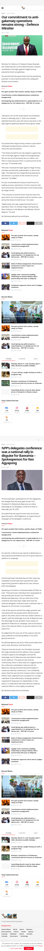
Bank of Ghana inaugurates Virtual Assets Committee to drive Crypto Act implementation (26, 266)
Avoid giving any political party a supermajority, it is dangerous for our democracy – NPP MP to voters (25, 255)
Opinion (30, 932)
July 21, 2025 (5, 33)
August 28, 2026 (16, 240)
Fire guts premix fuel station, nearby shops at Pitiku (22, 92)
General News (11, 13)
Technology (24, 936)
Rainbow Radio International (14, 921)
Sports (22, 929)
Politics (16, 932)
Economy (4, 934)
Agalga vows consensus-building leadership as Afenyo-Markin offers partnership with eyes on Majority (24, 276)
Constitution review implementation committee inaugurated (24, 245)
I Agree (29, 948)
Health (23, 932)
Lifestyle (29, 934)
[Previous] (20, 108)
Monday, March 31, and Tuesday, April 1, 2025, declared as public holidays (25, 365)
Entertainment (6, 932)
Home (3, 13)
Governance (14, 936)
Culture (21, 934)
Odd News (13, 934)
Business (29, 929)
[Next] (23, 108)
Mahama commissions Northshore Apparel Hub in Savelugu (21, 317)
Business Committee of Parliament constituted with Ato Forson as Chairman (26, 382)
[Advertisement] (22, 2)
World (15, 929)
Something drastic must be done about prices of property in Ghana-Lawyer (25, 391)
